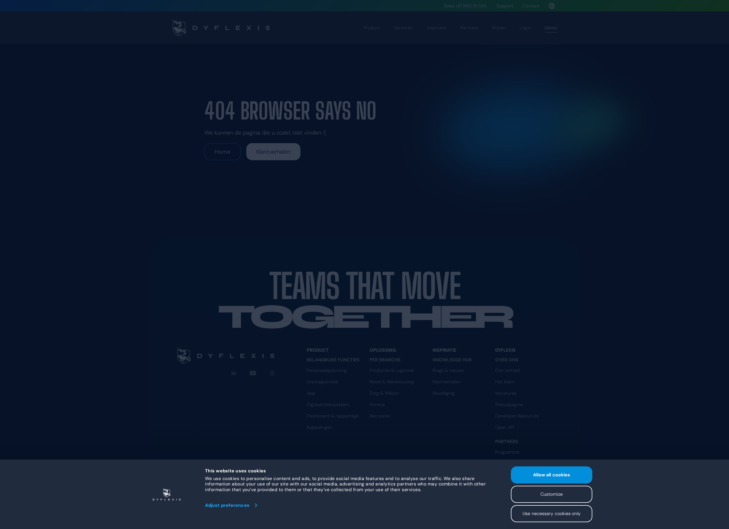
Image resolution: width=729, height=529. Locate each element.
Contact (531, 6)
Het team (505, 382)
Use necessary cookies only (552, 513)
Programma (507, 452)
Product (372, 27)
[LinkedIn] (234, 373)
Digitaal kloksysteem (328, 404)
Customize (551, 494)
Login (525, 27)
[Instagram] (272, 373)
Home (222, 151)
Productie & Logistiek (392, 370)
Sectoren (403, 27)
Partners (469, 27)
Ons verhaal (507, 370)
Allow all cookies (551, 475)
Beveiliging (444, 393)
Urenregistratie (322, 382)
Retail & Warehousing (392, 382)
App (311, 393)
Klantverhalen (273, 151)
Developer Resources (517, 416)
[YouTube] (253, 373)
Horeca (377, 404)
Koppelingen (319, 427)
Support (504, 6)
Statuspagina (509, 404)
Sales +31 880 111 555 (465, 6)
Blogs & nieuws (448, 370)
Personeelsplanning (327, 370)
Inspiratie (437, 27)
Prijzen (499, 27)
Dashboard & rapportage (333, 416)
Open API (504, 427)
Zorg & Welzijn (384, 393)
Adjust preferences (227, 505)
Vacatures (506, 393)
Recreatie (380, 416)
